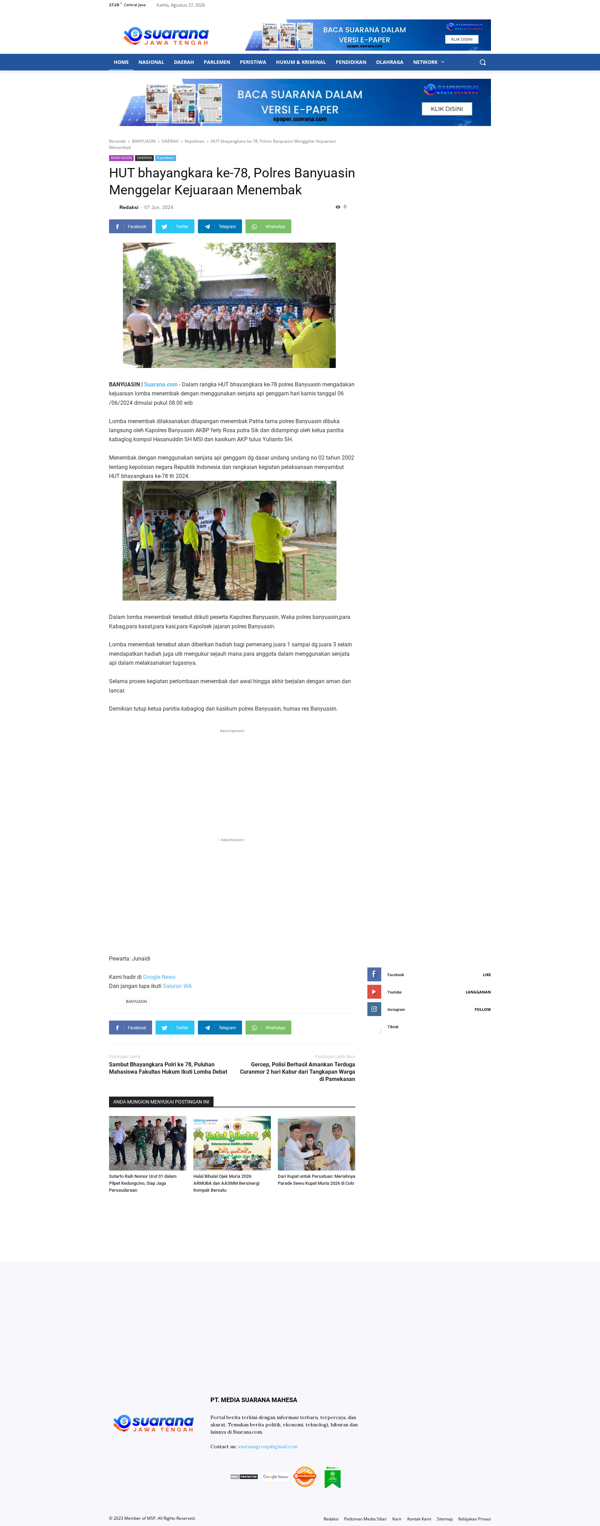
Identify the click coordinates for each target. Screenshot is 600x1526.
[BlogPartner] (332, 1478)
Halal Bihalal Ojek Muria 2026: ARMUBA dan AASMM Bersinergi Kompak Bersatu (226, 1183)
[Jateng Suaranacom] (166, 35)
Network (426, 62)
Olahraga (389, 62)
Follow (483, 1009)
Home (121, 62)
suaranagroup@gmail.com (268, 1446)
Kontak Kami (419, 1519)
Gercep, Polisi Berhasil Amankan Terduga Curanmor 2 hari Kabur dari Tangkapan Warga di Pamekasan (297, 1071)
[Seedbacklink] (305, 1478)
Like (487, 974)
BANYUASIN (121, 158)
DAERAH (144, 158)
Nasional (151, 62)
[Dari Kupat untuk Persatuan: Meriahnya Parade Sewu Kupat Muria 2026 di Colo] (316, 1143)
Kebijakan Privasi (474, 1519)
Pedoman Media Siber (365, 1519)
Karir (397, 1519)
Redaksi (331, 1519)
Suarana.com (161, 384)
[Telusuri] (482, 62)
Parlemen (217, 62)
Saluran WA (177, 986)
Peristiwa (253, 62)
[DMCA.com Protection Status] (244, 1478)
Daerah (184, 62)
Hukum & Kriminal (301, 62)
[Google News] (275, 1478)
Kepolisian (165, 158)
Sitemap (445, 1519)
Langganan (478, 992)
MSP (151, 1518)
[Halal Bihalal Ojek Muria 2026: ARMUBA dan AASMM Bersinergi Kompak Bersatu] (232, 1143)
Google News (159, 977)
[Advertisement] (232, 783)
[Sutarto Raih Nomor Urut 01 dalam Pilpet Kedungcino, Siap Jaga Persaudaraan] (147, 1143)
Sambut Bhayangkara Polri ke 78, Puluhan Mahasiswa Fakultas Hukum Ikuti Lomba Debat (168, 1068)
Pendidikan (351, 62)
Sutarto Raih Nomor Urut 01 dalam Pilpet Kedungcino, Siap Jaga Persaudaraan (142, 1183)
